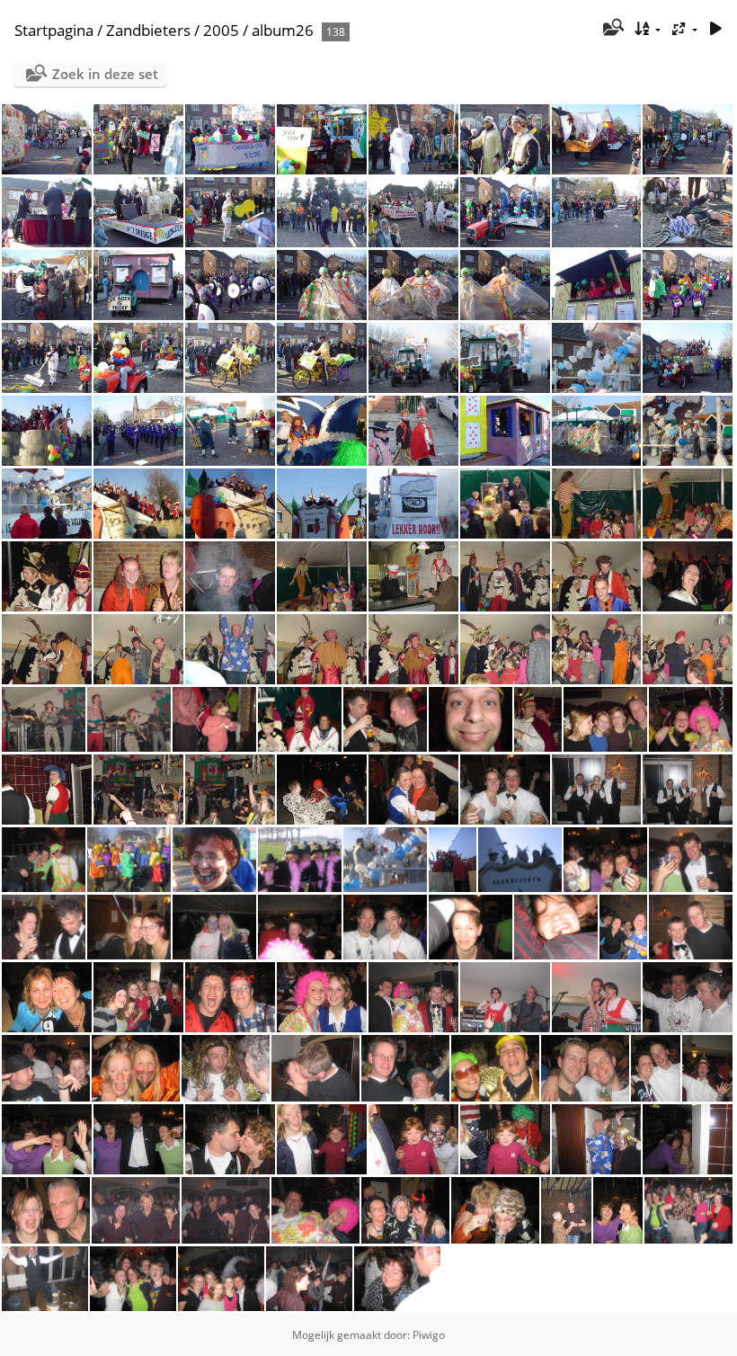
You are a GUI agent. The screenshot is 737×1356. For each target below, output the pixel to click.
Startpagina (53, 30)
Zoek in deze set (105, 74)
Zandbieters (148, 30)
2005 (221, 30)
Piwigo (429, 1335)
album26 (283, 30)
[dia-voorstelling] (715, 29)
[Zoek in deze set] (611, 29)
